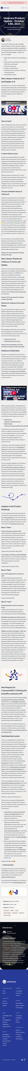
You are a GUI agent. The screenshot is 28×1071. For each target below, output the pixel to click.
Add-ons (5, 1001)
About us (18, 1030)
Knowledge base (7, 1020)
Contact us (18, 1034)
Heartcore (5, 1003)
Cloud (4, 993)
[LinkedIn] (22, 1060)
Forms (17, 910)
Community (19, 1015)
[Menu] (25, 7)
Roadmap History (16, 524)
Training (5, 1043)
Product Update (7, 912)
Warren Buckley (22, 837)
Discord (18, 1022)
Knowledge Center (7, 1015)
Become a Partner (20, 1005)
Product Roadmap (8, 517)
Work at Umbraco (20, 1032)
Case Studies (19, 991)
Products (11, 907)
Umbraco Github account (8, 877)
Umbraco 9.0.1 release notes (18, 292)
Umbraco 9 (21, 912)
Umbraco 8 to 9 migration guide (14, 467)
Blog (4, 1017)
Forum (17, 1020)
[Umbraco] (5, 8)
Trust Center (13, 1059)
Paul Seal (6, 837)
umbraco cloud (7, 915)
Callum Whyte (8, 812)
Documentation (6, 1036)
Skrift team (22, 849)
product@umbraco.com (19, 882)
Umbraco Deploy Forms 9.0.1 (12, 341)
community (6, 910)
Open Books (19, 1036)
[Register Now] (25, 3)
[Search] (22, 7)
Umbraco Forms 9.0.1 (10, 339)
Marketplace (6, 1034)
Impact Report (19, 1038)
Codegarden (19, 1017)
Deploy (12, 910)
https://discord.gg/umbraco (12, 830)
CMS (4, 991)
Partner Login (19, 1007)
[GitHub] (24, 1060)
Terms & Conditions (6, 1059)
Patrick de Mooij (17, 769)
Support (5, 1005)
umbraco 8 (14, 912)
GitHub (4, 1045)
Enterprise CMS (6, 1026)
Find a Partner (19, 1003)
